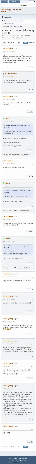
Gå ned (4, 43)
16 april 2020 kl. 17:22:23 (9, 99)
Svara (25, 43)
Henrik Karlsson (11, 74)
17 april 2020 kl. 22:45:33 (9, 121)
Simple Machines (22, 460)
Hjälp (10, 458)
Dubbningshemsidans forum (12, 10)
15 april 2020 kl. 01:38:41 (9, 51)
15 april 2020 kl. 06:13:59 (9, 76)
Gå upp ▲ (24, 458)
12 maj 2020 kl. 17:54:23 (8, 388)
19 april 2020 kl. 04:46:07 (9, 277)
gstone (7, 118)
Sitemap (25, 462)
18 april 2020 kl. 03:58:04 (9, 164)
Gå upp (4, 447)
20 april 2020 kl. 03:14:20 (9, 299)
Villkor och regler (17, 458)
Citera (31, 67)
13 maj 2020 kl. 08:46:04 (8, 429)
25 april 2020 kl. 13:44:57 (9, 321)
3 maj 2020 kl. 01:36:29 (8, 366)
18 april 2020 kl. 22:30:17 (9, 241)
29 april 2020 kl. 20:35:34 (9, 344)
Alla (18, 43)
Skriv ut (31, 43)
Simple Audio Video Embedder (16, 462)
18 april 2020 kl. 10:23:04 (9, 186)
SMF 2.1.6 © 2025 (14, 460)
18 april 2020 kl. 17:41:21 (9, 219)
